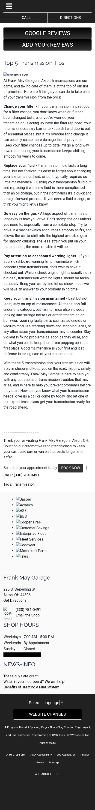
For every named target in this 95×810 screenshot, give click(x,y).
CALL (25, 17)
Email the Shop (28, 615)
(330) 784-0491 (26, 475)
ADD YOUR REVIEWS (47, 45)
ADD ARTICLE (43, 774)
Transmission (24, 484)
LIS (58, 774)
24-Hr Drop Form (16, 754)
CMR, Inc (57, 735)
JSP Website (73, 735)
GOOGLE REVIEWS (47, 33)
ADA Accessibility (41, 754)
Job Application (66, 754)
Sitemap (53, 762)
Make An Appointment (22, 654)
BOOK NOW (70, 468)
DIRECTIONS (69, 17)
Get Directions (15, 600)
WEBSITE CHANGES (47, 714)
